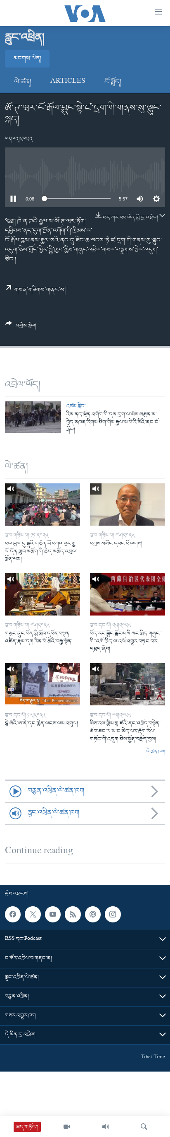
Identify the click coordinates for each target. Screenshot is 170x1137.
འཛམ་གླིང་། (76, 406)
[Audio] (105, 1126)
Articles (67, 82)
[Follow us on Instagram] (112, 914)
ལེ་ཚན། (22, 82)
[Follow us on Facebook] (13, 914)
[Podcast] (93, 914)
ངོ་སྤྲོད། (112, 82)
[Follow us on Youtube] (53, 914)
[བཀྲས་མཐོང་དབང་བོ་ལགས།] (127, 504)
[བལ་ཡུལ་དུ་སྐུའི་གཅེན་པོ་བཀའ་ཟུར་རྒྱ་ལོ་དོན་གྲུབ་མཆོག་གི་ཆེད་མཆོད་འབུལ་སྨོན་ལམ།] (42, 504)
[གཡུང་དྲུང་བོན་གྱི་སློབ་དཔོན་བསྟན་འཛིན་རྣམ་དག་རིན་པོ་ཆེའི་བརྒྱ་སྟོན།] (42, 594)
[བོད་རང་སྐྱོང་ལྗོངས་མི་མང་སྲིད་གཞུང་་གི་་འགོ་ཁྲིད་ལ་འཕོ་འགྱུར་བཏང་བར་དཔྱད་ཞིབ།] (127, 594)
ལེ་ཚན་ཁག (155, 752)
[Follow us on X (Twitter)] (32, 914)
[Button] (20, 328)
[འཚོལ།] (144, 1126)
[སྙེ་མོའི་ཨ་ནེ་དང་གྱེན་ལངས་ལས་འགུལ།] (42, 684)
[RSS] (72, 914)
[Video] (66, 1126)
